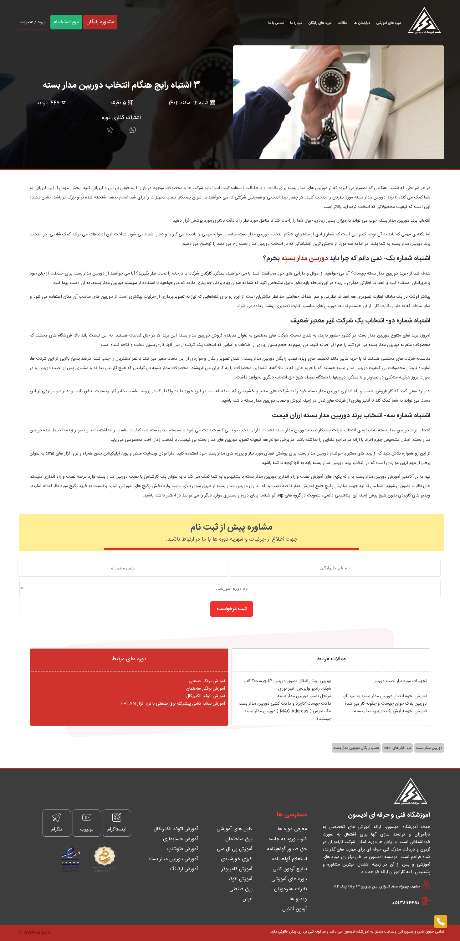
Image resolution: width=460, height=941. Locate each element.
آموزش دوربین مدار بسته (173, 859)
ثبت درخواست (232, 609)
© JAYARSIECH (35, 932)
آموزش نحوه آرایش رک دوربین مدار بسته (390, 711)
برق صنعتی (241, 889)
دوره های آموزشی (388, 23)
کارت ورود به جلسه (287, 839)
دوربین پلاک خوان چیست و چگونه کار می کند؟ (386, 703)
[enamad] (70, 859)
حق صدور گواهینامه (287, 849)
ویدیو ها (298, 899)
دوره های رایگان (320, 23)
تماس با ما (276, 23)
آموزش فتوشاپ (182, 849)
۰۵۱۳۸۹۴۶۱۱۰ (405, 903)
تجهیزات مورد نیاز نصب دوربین (399, 681)
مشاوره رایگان (100, 22)
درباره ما (296, 23)
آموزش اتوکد (240, 879)
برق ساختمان (239, 839)
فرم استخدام (66, 22)
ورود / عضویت (32, 22)
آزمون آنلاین (294, 909)
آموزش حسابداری (180, 839)
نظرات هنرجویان (290, 889)
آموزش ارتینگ (184, 869)
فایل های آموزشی (235, 829)
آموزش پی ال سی (235, 849)
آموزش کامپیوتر (237, 869)
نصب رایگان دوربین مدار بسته (356, 748)
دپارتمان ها (362, 23)
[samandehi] (102, 859)
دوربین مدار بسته (304, 258)
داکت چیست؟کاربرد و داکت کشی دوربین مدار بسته (284, 703)
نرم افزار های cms (397, 748)
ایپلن (248, 899)
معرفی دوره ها (292, 829)
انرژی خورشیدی (237, 859)
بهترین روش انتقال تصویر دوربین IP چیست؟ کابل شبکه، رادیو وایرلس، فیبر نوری (287, 684)
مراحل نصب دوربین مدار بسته (304, 696)
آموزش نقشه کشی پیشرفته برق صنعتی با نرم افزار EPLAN (172, 703)
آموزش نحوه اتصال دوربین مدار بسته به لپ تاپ (384, 696)
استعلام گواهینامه (289, 859)
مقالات (342, 23)
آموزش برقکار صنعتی (207, 681)
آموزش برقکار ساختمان (205, 688)
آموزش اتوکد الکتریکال (205, 696)
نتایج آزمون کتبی (290, 869)
